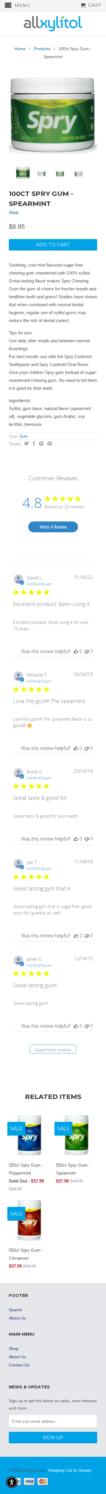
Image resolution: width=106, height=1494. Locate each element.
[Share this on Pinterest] (40, 443)
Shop (14, 1348)
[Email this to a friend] (49, 443)
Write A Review (53, 527)
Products (42, 48)
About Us (17, 1318)
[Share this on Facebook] (33, 443)
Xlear (14, 212)
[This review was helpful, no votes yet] (76, 651)
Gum (23, 436)
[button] (12, 1482)
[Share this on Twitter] (26, 443)
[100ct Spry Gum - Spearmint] (53, 115)
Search (15, 1309)
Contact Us (19, 1365)
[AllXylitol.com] (53, 23)
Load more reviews (53, 1050)
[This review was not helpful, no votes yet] (87, 651)
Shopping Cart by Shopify (70, 1470)
